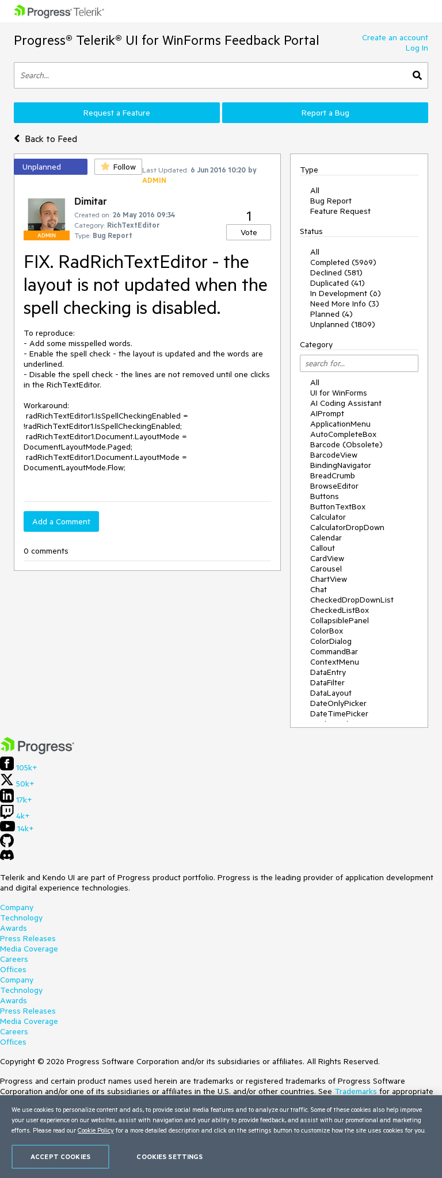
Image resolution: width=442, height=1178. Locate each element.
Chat (318, 589)
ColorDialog (331, 641)
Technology (21, 917)
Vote (249, 232)
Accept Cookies (60, 1156)
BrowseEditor (334, 486)
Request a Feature (116, 113)
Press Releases (28, 938)
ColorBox (326, 631)
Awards (13, 928)
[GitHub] (7, 844)
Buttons (324, 496)
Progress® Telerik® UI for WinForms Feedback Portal (166, 40)
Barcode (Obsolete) (346, 444)
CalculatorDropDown (347, 527)
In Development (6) (345, 293)
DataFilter (327, 682)
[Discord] (7, 858)
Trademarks (355, 1091)
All (314, 190)
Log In (417, 48)
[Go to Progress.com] (37, 751)
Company (16, 907)
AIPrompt (327, 413)
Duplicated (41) (337, 283)
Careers (14, 959)
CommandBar (334, 651)
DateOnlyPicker (338, 703)
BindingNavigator (340, 465)
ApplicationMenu (340, 424)
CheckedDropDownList (352, 599)
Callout (322, 548)
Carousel (326, 568)
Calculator (328, 517)
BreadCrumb (332, 475)
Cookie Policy (96, 1130)
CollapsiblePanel (339, 620)
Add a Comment (61, 521)
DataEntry (328, 672)
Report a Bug (325, 113)
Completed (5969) (343, 262)
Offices (13, 969)
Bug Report (331, 200)
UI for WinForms (338, 392)
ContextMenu (334, 662)
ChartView (328, 579)
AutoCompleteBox (343, 434)
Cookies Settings (169, 1156)
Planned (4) (331, 314)
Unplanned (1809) (342, 324)
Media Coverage (29, 948)
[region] (221, 1136)
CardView (327, 558)
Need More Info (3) (344, 303)
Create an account (395, 37)
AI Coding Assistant (346, 403)
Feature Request (340, 211)
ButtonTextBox (337, 506)
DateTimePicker (339, 713)
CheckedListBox (339, 610)
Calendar (326, 537)
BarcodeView (333, 455)
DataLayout (331, 693)
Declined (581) (336, 272)
